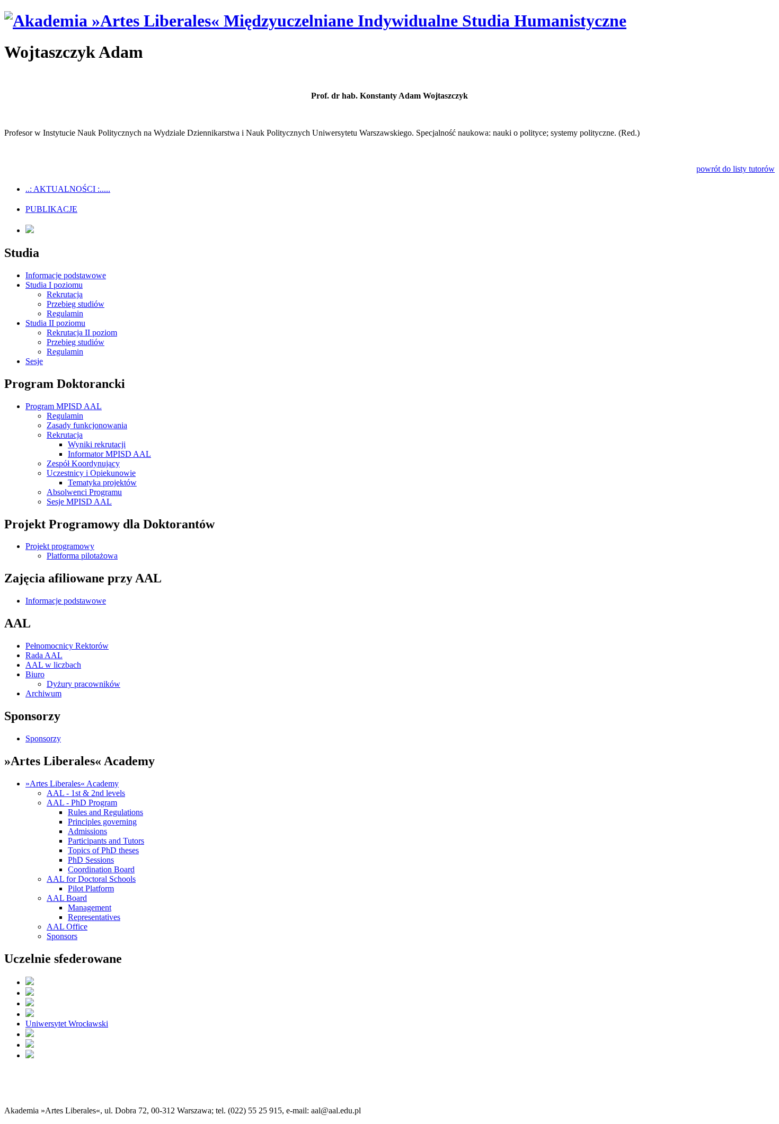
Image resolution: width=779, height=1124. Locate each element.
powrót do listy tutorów (735, 168)
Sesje (34, 361)
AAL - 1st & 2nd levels (86, 793)
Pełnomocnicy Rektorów (67, 645)
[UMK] (29, 1014)
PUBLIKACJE (51, 209)
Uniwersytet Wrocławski (66, 1023)
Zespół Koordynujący (83, 463)
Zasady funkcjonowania (87, 425)
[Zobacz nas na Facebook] (29, 230)
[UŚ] (29, 1055)
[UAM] (29, 1034)
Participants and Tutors (106, 840)
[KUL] (29, 1003)
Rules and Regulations (105, 812)
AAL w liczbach (53, 664)
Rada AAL (44, 655)
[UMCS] (29, 1044)
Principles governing (102, 821)
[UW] (29, 992)
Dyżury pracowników (83, 683)
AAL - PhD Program (82, 802)
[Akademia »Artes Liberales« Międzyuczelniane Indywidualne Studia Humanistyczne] (315, 20)
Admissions (87, 831)
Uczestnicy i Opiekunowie (91, 472)
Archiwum (43, 693)
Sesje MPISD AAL (79, 501)
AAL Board (67, 897)
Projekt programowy (59, 546)
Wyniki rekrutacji (97, 444)
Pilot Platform (91, 888)
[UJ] (29, 982)
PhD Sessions (91, 859)
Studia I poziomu (54, 284)
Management (89, 907)
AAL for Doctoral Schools (91, 878)
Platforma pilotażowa (82, 555)
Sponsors (62, 936)
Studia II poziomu (55, 323)
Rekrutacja (65, 294)
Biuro (35, 674)
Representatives (94, 917)
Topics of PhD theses (103, 850)
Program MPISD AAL (63, 406)
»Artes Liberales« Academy (72, 783)
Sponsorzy (43, 738)
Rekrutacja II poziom (82, 332)
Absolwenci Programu (84, 492)
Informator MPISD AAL (109, 453)
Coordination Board (101, 869)
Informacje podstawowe (65, 275)
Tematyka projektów (102, 482)
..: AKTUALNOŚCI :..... (67, 188)
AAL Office (67, 926)
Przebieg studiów (75, 303)
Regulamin (65, 313)
